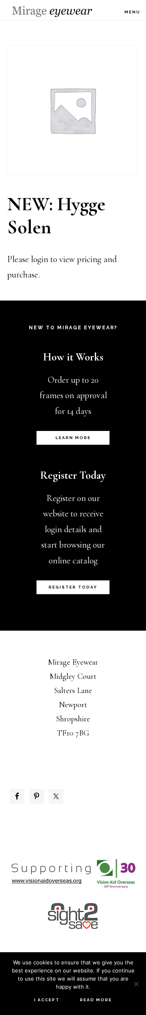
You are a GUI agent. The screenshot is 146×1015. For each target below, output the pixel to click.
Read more (96, 1000)
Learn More (73, 437)
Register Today (73, 587)
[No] (136, 984)
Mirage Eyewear (52, 11)
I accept (47, 1000)
